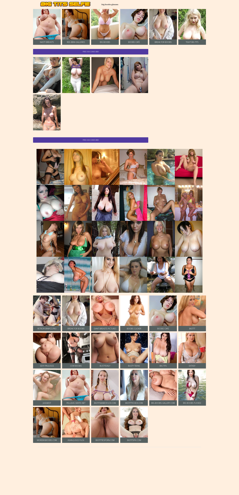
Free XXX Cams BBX (91, 51)
